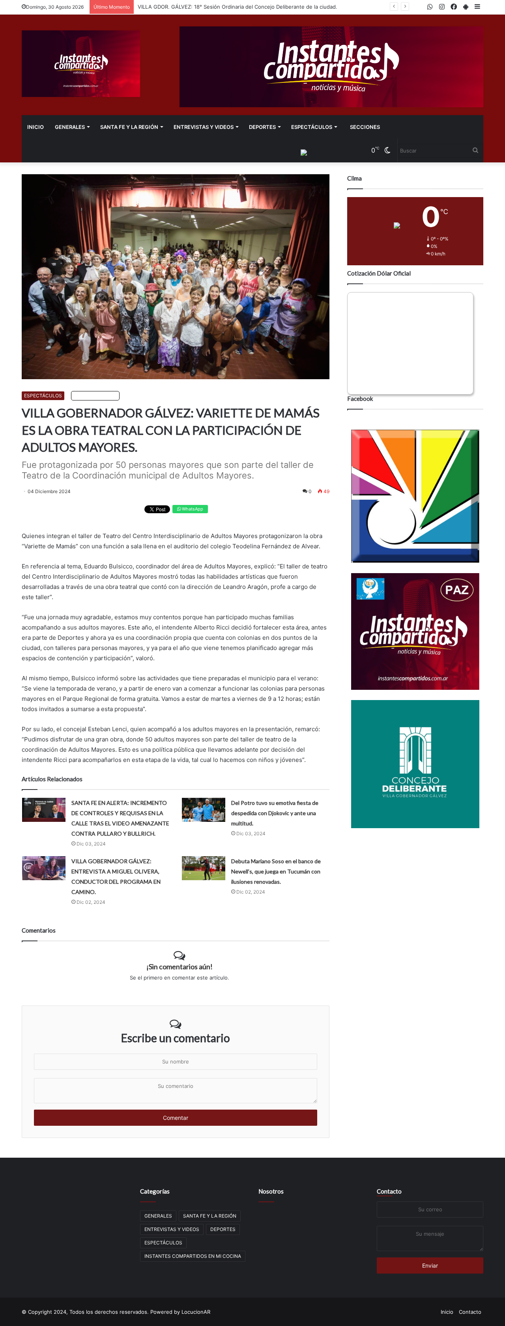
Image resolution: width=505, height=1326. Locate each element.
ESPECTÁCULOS (311, 127)
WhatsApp (192, 509)
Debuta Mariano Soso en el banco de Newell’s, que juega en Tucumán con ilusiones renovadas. (276, 871)
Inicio (35, 127)
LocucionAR (195, 1312)
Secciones (365, 127)
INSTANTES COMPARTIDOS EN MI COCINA (192, 1256)
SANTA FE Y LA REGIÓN (129, 127)
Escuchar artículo (97, 396)
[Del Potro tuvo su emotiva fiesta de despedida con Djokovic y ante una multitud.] (203, 810)
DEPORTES (262, 127)
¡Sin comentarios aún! (179, 966)
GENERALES (70, 127)
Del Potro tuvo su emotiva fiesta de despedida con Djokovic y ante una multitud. (274, 813)
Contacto (389, 1191)
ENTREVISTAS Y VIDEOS (204, 127)
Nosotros (271, 1191)
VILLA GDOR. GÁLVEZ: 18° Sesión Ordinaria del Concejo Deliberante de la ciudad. (237, 7)
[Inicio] (81, 63)
